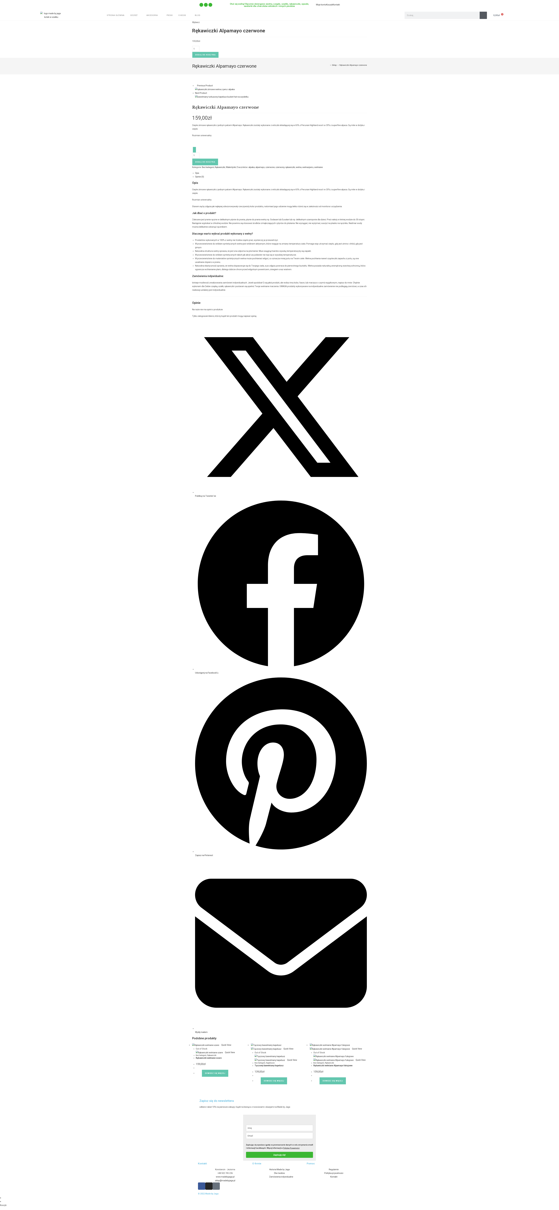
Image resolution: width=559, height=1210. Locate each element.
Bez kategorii (208, 167)
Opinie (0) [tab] (199, 177)
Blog (197, 15)
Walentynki (231, 167)
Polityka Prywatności (291, 1148)
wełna (298, 167)
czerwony (280, 167)
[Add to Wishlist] (194, 149)
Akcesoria (152, 15)
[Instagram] (210, 5)
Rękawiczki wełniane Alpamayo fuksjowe (332, 1065)
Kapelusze (270, 1063)
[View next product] (208, 93)
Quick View (226, 1045)
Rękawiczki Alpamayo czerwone (353, 65)
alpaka (251, 167)
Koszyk (329, 4)
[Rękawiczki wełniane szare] (215, 89)
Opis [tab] (197, 173)
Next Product (201, 93)
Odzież (134, 15)
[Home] (201, 5)
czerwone (270, 167)
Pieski (170, 15)
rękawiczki (290, 167)
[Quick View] (200, 1073)
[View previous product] (196, 85)
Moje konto (321, 4)
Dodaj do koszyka (205, 55)
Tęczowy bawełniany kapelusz (269, 1065)
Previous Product (205, 85)
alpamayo (260, 167)
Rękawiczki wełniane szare (209, 1058)
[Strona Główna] (328, 65)
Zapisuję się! (279, 1154)
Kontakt (336, 4)
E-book (182, 15)
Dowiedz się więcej (215, 1073)
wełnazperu (307, 167)
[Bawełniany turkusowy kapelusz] (221, 96)
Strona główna (115, 15)
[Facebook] (206, 5)
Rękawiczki (220, 167)
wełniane (318, 167)
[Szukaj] (483, 15)
